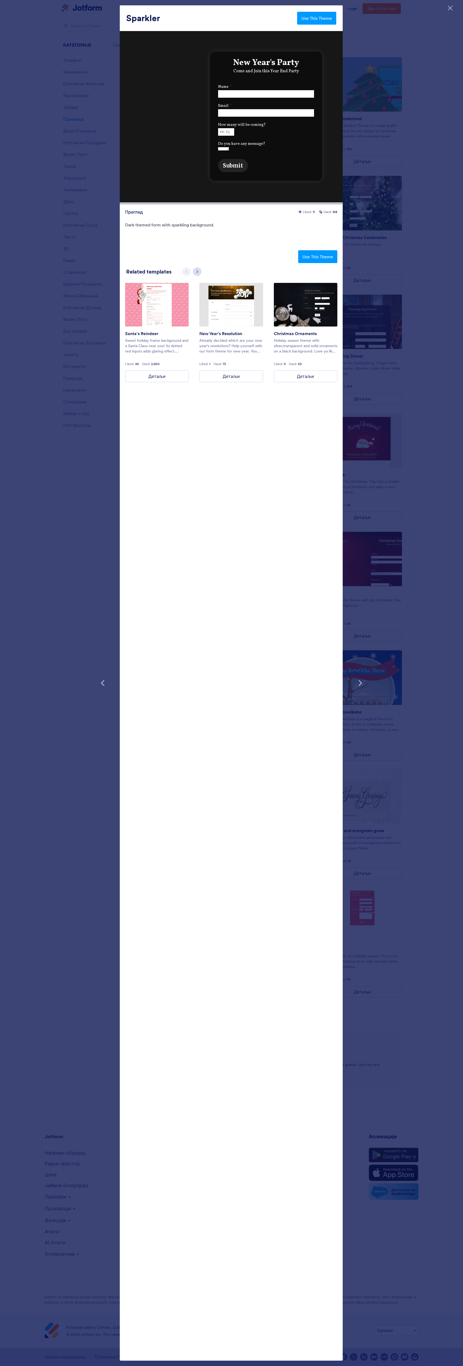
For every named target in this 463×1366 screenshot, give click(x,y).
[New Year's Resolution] (231, 305)
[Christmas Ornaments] (305, 305)
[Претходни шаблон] (102, 683)
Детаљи (157, 376)
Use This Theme (316, 18)
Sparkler (143, 18)
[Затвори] (450, 8)
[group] (157, 332)
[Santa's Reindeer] (157, 305)
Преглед (134, 212)
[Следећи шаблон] (360, 683)
